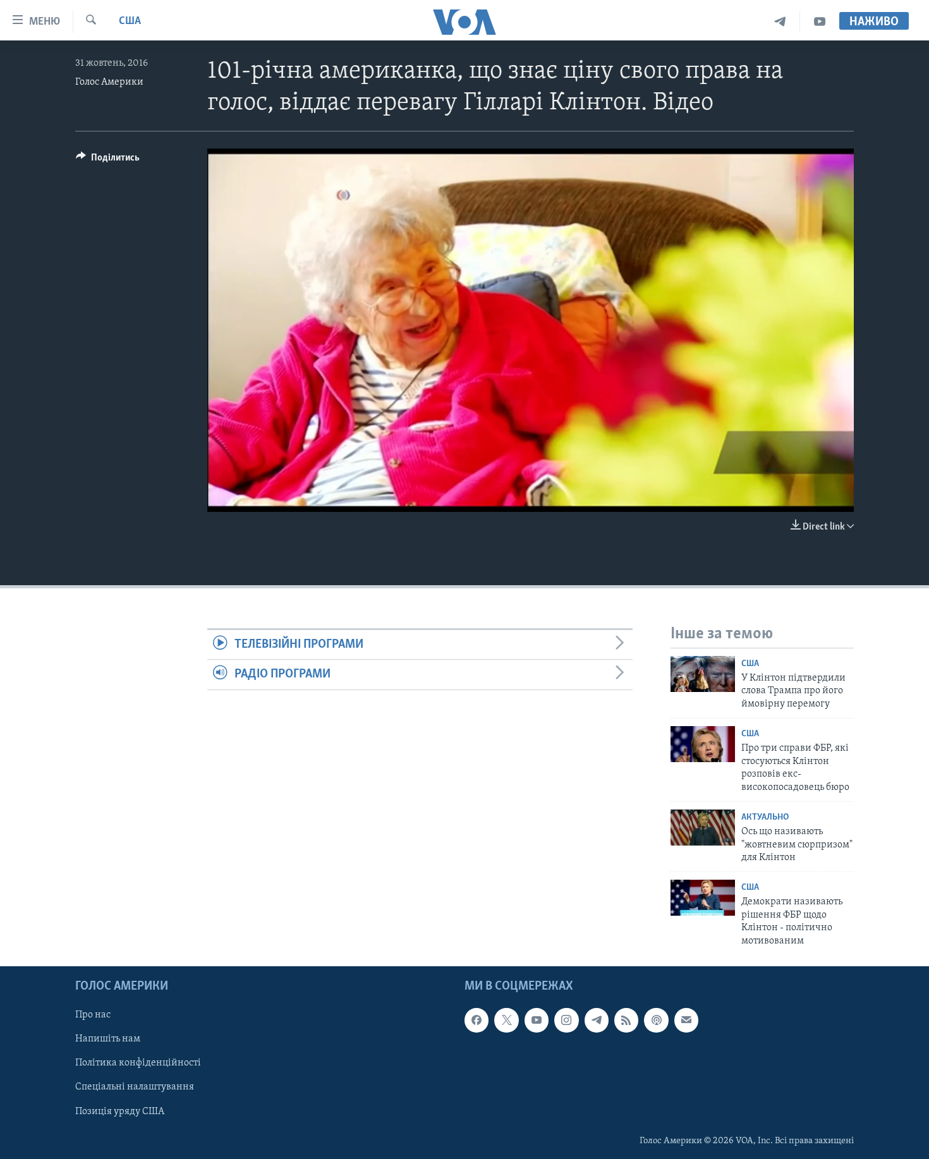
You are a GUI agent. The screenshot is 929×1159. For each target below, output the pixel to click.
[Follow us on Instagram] (566, 1020)
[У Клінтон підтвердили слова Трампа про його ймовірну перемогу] (703, 674)
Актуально (765, 817)
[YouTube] (819, 22)
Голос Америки (109, 82)
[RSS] (626, 1020)
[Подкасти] (656, 1020)
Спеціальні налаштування (134, 1088)
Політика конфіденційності (138, 1063)
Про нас (93, 1015)
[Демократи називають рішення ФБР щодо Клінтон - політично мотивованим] (703, 898)
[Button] (108, 161)
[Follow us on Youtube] (537, 1020)
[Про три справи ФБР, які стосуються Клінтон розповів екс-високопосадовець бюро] (703, 744)
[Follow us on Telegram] (597, 1020)
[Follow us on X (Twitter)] (506, 1020)
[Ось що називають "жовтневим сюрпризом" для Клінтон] (703, 828)
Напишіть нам (107, 1039)
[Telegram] (780, 22)
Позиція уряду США (119, 1112)
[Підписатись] (686, 1020)
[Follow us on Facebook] (476, 1020)
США (130, 21)
